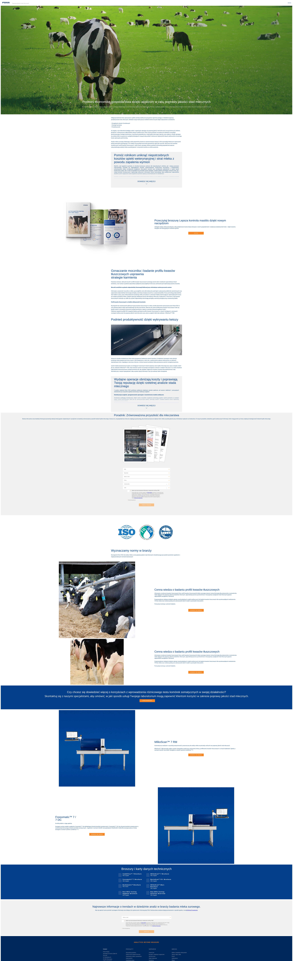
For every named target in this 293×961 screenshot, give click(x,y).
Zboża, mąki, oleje (176, 955)
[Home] (6, 2)
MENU (289, 3)
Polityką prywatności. (138, 498)
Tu (142, 496)
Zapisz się (146, 931)
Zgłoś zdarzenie (153, 958)
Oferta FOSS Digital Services (133, 955)
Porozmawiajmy (147, 700)
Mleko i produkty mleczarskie (179, 953)
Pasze (173, 956)
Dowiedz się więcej (196, 610)
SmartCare (151, 953)
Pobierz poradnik (146, 505)
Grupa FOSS (149, 492)
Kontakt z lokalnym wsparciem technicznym (156, 955)
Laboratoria (175, 958)
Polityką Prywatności (192, 910)
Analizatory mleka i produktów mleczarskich (134, 957)
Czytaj (196, 233)
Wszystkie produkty (131, 953)
